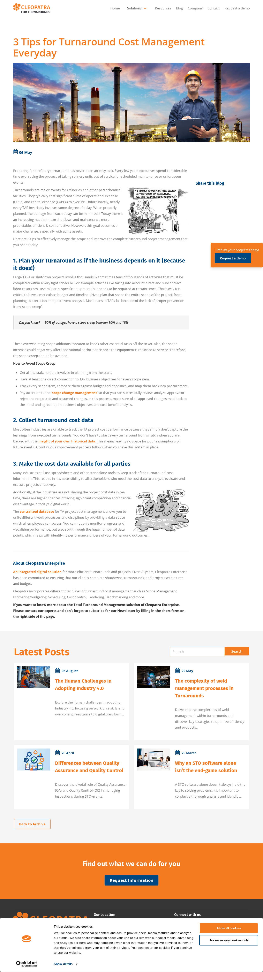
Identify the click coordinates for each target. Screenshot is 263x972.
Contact (214, 8)
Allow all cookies (229, 928)
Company (195, 8)
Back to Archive (32, 824)
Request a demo (237, 8)
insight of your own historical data (66, 441)
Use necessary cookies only (229, 940)
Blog (179, 8)
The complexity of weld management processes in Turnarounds (204, 688)
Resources (163, 8)
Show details (63, 964)
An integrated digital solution (37, 572)
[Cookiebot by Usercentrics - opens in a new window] (27, 964)
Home (115, 8)
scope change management (74, 392)
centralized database (37, 511)
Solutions (134, 8)
